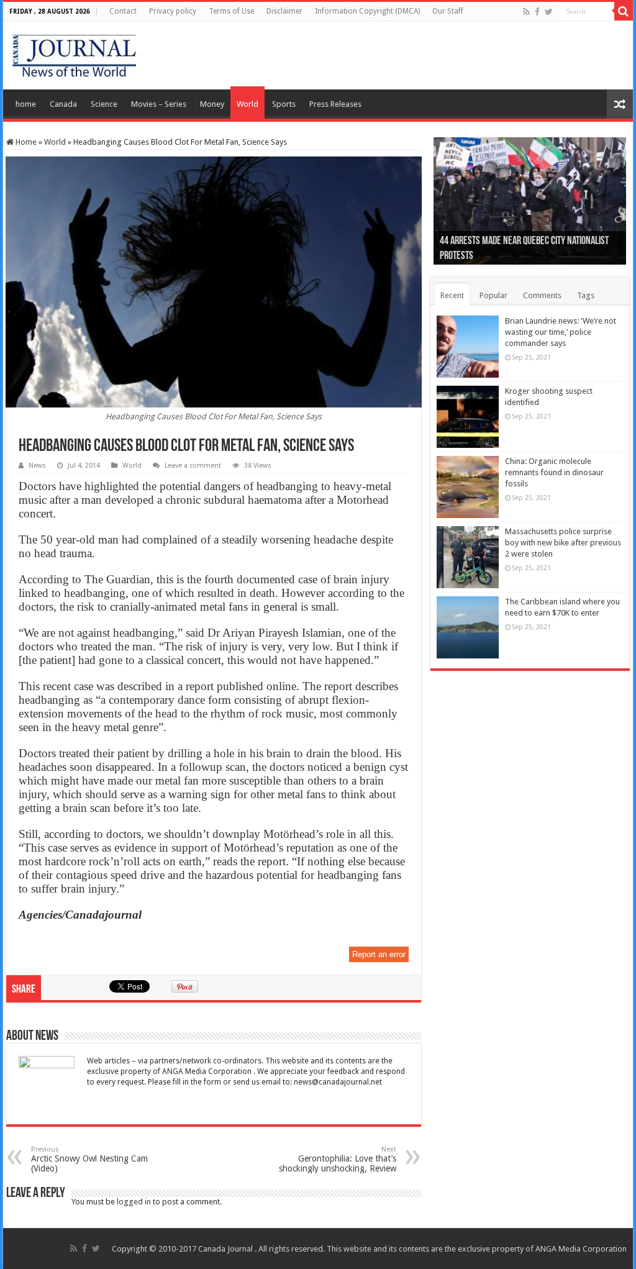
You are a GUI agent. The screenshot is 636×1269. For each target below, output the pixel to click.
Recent (452, 295)
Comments (542, 295)
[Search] (623, 11)
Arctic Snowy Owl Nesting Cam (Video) (89, 1159)
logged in (134, 1201)
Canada (63, 104)
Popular (493, 295)
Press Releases (335, 104)
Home (25, 142)
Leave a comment (193, 466)
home (26, 104)
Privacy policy (172, 11)
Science (104, 104)
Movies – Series (158, 104)
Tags (585, 295)
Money (212, 104)
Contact (123, 11)
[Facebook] (537, 11)
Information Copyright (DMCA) (367, 11)
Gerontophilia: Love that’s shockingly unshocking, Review (337, 1159)
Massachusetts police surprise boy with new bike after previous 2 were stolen (563, 542)
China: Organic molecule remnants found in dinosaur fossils (554, 472)
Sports (284, 104)
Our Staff (447, 11)
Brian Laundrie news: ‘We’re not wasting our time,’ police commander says (560, 332)
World (247, 104)
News (37, 466)
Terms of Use (231, 11)
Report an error (379, 954)
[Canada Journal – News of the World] (74, 53)
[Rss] (526, 11)
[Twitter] (548, 11)
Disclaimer (284, 11)
